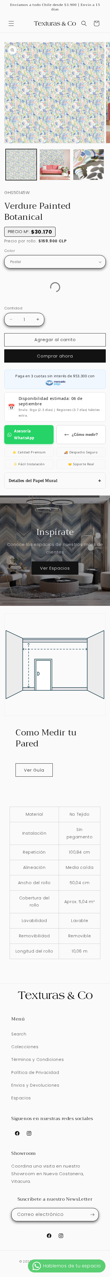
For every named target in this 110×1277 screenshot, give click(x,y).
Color (9, 250)
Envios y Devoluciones (35, 1085)
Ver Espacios (55, 568)
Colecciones (25, 1047)
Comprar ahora (55, 356)
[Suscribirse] (92, 1214)
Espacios (21, 1098)
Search (19, 1034)
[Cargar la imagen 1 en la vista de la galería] (21, 164)
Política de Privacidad (35, 1072)
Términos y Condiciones (37, 1059)
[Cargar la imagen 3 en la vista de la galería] (88, 164)
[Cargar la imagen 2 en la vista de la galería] (55, 164)
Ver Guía (34, 770)
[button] (11, 23)
